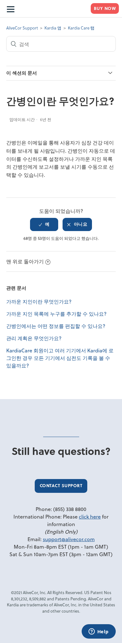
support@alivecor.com (69, 539)
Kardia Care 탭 (81, 28)
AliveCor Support (22, 28)
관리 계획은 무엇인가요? (34, 338)
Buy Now (105, 8)
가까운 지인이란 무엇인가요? (39, 301)
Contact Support (61, 485)
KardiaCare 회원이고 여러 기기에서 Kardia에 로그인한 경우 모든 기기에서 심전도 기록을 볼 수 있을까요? (60, 358)
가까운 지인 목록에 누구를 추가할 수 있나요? (56, 313)
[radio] (44, 224)
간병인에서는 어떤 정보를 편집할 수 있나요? (55, 325)
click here (90, 516)
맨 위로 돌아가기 (25, 261)
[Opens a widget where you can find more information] (98, 632)
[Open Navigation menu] (10, 9)
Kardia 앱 (52, 28)
